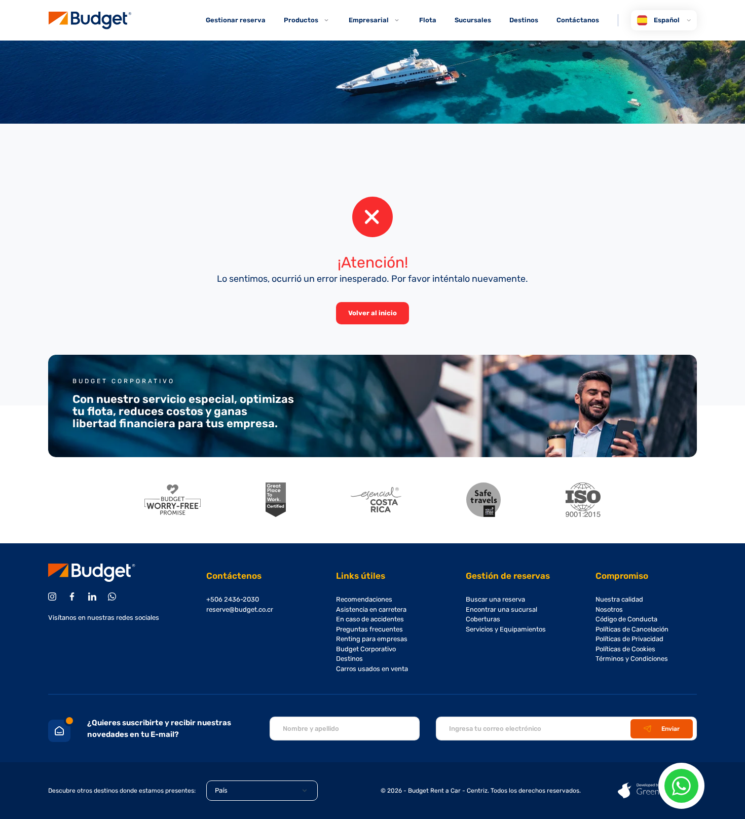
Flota (427, 20)
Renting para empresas (371, 639)
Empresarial (369, 20)
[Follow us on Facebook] (74, 596)
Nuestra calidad (619, 599)
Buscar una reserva (495, 599)
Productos (301, 20)
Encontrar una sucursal (501, 609)
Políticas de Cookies (625, 649)
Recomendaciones (364, 599)
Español (667, 20)
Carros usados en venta (372, 669)
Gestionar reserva (236, 20)
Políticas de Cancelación (631, 629)
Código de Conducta (626, 619)
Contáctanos (577, 20)
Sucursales (473, 20)
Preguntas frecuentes (369, 629)
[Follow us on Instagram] (54, 596)
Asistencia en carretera (371, 609)
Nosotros (609, 609)
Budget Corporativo (366, 649)
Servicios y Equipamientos (506, 629)
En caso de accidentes (370, 619)
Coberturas (483, 619)
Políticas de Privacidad (629, 639)
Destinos (523, 20)
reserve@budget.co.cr (239, 609)
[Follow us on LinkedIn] (94, 596)
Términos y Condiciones (631, 658)
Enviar (670, 728)
